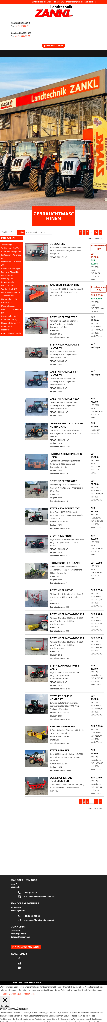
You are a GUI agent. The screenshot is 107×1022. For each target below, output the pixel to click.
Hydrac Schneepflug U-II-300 (66, 455)
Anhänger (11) (7, 295)
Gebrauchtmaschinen (20, 937)
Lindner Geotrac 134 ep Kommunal (66, 425)
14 (96, 232)
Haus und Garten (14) (10, 323)
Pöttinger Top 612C (63, 481)
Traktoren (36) (7, 244)
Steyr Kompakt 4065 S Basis (65, 667)
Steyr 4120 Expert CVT (65, 508)
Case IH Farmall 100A (64, 398)
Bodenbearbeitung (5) (10, 268)
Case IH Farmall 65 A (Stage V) (64, 373)
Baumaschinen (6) (9, 319)
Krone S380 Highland (65, 563)
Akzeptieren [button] (29, 994)
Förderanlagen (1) (9, 299)
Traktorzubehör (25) (10, 248)
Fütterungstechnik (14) (11, 292)
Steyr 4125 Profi (61, 536)
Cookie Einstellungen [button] (12, 994)
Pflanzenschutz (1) (9, 275)
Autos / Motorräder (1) (11, 333)
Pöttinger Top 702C (63, 317)
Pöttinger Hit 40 (61, 590)
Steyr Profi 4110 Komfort (61, 697)
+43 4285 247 (58, 2)
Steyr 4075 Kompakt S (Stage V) (65, 346)
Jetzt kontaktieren (53, 45)
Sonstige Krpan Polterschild (61, 779)
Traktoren (15, 930)
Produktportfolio (18, 933)
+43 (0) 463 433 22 (22, 36)
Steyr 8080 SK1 (59, 750)
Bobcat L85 (57, 244)
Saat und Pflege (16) (10, 272)
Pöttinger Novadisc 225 (67, 614)
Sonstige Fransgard (64, 285)
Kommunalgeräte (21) (10, 316)
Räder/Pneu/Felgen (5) (11, 251)
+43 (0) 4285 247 (21, 26)
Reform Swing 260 (62, 726)
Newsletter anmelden (27, 947)
